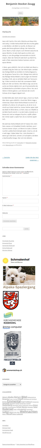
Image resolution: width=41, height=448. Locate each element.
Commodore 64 (27, 399)
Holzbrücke (25, 405)
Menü (20, 13)
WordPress (11, 414)
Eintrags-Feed (6, 428)
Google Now (23, 403)
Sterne (11, 412)
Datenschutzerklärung (8, 444)
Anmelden (5, 425)
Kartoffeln (5, 407)
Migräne (24, 407)
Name (5, 198)
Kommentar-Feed (7, 430)
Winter (4, 414)
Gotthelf (28, 403)
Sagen (15, 409)
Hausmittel (15, 405)
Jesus (35, 405)
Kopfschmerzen (12, 407)
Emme (4, 402)
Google (17, 403)
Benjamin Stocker (31, 143)
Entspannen (35, 402)
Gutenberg (7, 405)
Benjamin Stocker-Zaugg (20, 3)
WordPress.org (6, 432)
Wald (18, 412)
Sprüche (6, 157)
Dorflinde (34, 399)
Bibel (24, 396)
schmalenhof (21, 409)
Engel (23, 402)
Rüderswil (7, 409)
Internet (31, 405)
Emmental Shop (7, 243)
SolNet (5, 411)
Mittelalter (30, 407)
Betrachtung (9, 145)
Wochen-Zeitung (7, 250)
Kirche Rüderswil (7, 248)
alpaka (11, 397)
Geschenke (12, 403)
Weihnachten (29, 411)
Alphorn (17, 397)
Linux (18, 407)
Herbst (20, 405)
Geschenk (5, 403)
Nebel (35, 407)
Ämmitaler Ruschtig (8, 241)
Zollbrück (19, 414)
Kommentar (6, 176)
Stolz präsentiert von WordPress (25, 444)
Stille (15, 412)
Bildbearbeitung (31, 397)
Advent (4, 397)
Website (5, 213)
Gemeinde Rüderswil (8, 245)
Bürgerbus (6, 399)
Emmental (14, 401)
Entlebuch (28, 402)
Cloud (20, 399)
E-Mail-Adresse (8, 205)
